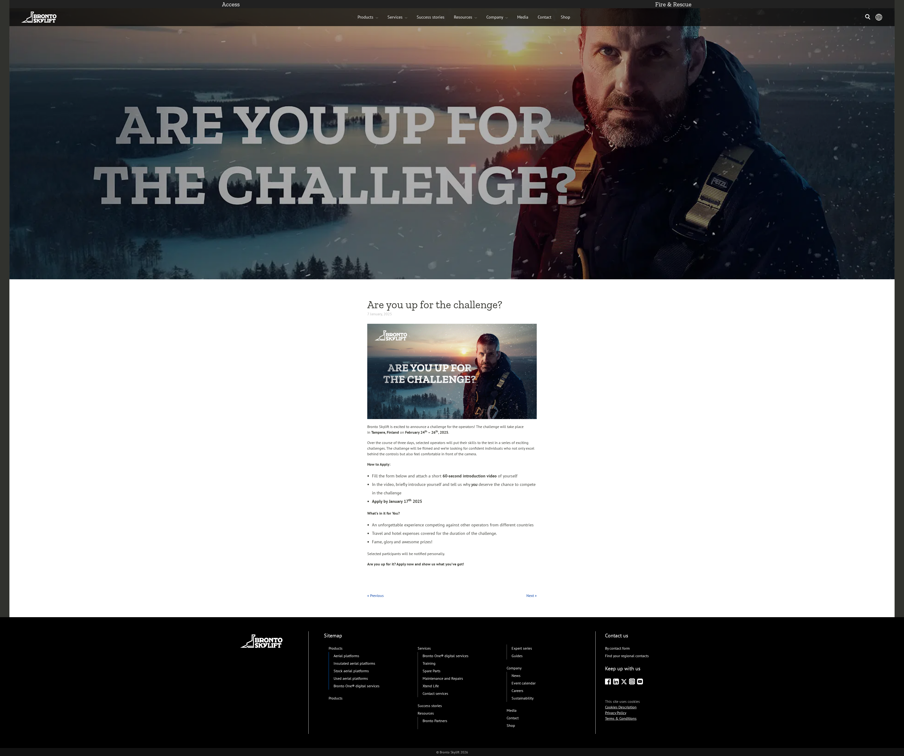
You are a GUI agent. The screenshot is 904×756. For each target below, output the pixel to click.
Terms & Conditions (621, 718)
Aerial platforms (346, 655)
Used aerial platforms (351, 678)
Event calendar (524, 683)
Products (365, 17)
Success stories (430, 17)
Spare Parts (431, 670)
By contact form (617, 648)
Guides (517, 655)
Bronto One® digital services (356, 686)
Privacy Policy (615, 712)
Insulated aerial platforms (354, 663)
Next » (531, 595)
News (516, 675)
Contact (544, 17)
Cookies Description (621, 707)
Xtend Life (431, 686)
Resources (463, 17)
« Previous (375, 595)
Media (522, 17)
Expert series (522, 648)
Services (395, 17)
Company (494, 17)
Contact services (435, 693)
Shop (565, 17)
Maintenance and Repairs (443, 678)
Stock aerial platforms (351, 670)
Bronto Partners (435, 720)
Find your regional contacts (627, 655)
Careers (517, 690)
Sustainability (522, 698)
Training (429, 663)
